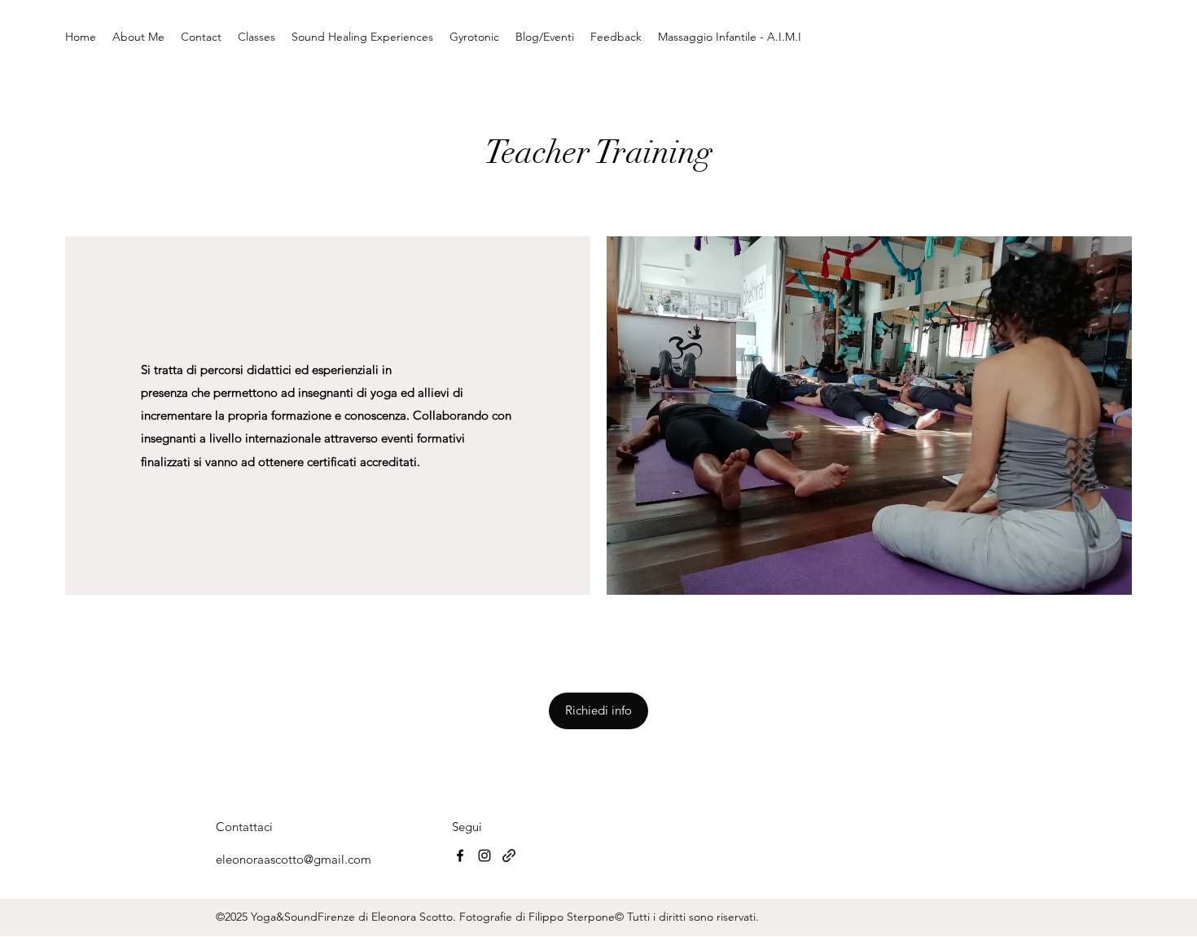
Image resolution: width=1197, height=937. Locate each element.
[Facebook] (460, 855)
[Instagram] (484, 855)
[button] (598, 711)
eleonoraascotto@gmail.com (293, 859)
